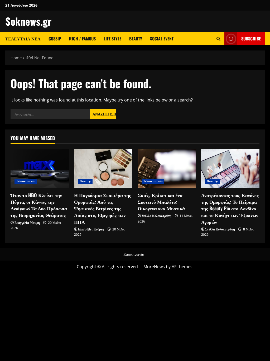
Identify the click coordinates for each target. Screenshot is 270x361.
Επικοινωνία (133, 254)
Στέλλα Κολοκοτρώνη (156, 216)
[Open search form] (218, 39)
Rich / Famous (82, 38)
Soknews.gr (28, 21)
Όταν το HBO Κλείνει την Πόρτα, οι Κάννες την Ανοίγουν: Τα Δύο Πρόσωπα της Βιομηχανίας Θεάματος (39, 205)
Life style (112, 38)
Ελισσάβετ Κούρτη (91, 229)
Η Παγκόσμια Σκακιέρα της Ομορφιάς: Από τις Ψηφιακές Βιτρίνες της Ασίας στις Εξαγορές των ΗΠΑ (102, 208)
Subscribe (251, 38)
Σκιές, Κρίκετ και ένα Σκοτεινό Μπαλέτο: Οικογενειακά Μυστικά (161, 202)
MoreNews (154, 267)
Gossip (55, 38)
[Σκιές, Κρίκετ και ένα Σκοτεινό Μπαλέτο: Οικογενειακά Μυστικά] (167, 168)
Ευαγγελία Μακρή (27, 222)
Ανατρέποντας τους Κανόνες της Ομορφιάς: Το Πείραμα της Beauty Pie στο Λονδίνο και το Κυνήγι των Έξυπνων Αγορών (230, 208)
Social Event (161, 38)
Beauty (135, 38)
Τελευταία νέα (23, 38)
